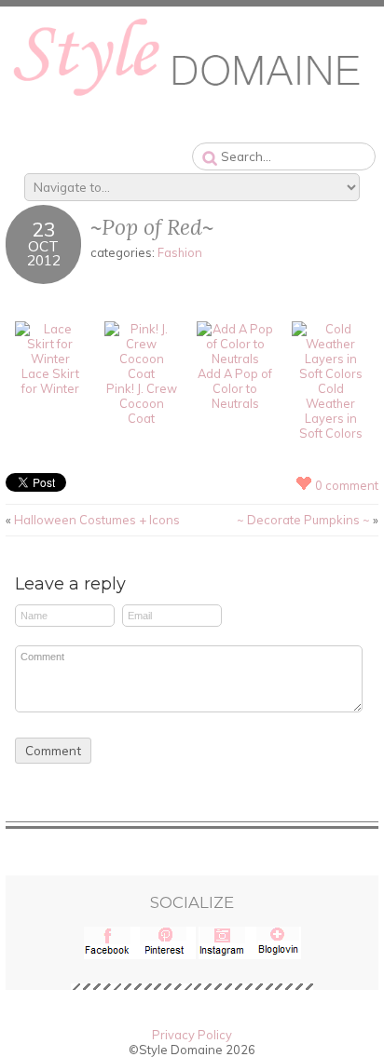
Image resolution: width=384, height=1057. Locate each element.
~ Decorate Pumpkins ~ (303, 519)
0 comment (346, 485)
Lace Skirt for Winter (50, 381)
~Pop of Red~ (151, 226)
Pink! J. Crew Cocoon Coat (141, 403)
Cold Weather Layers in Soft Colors (331, 410)
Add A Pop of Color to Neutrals (235, 388)
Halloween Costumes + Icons (97, 519)
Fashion (180, 252)
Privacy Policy (192, 1034)
